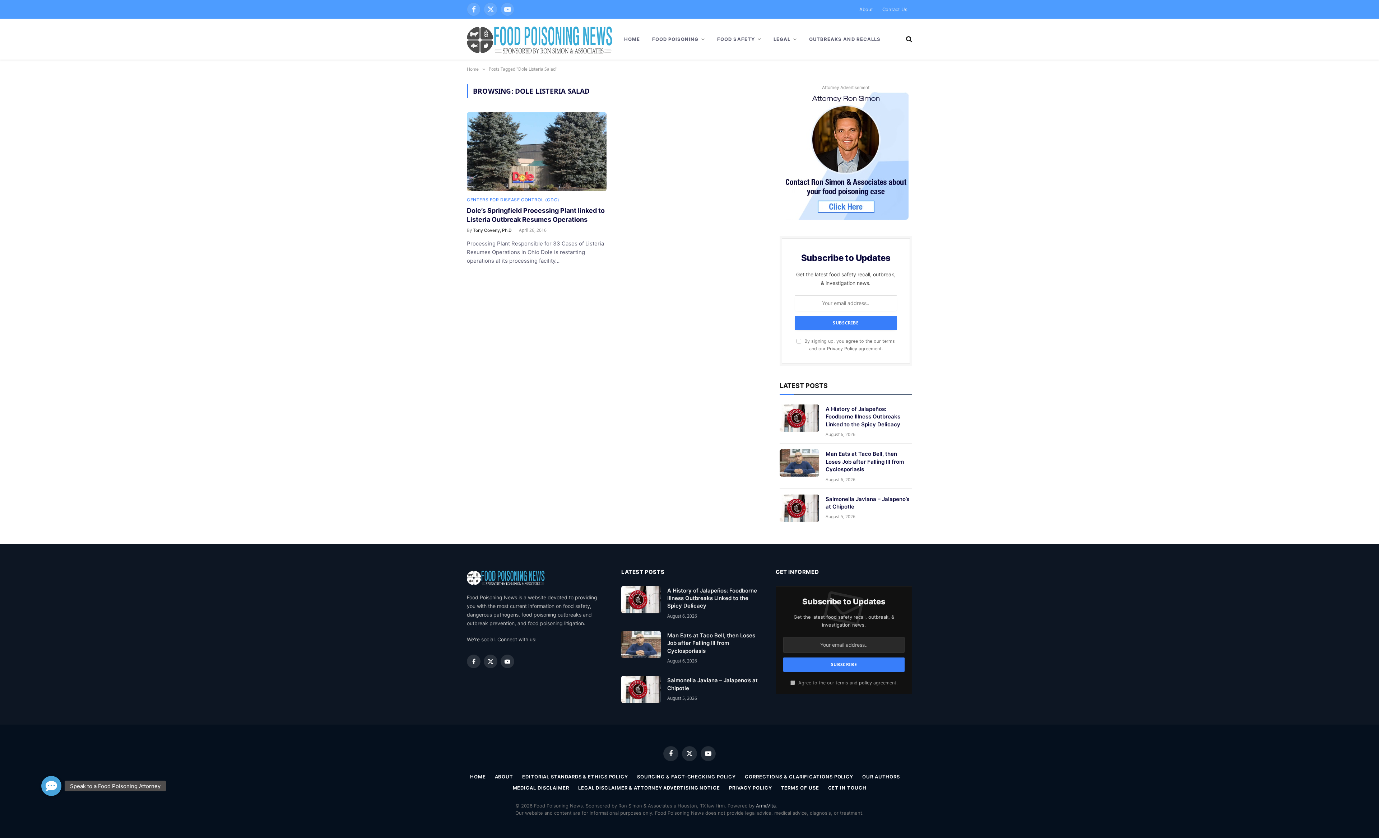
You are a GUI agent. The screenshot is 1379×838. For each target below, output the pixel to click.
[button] (51, 784)
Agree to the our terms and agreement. (847, 682)
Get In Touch (847, 788)
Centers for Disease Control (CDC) (513, 199)
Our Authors (881, 777)
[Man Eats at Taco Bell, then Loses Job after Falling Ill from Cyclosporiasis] (799, 463)
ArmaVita (766, 806)
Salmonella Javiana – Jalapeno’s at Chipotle (867, 503)
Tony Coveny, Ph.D (492, 230)
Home (632, 39)
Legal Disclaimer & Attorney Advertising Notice (649, 788)
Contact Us (894, 9)
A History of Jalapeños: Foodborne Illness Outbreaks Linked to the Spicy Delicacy (863, 417)
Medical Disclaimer (541, 788)
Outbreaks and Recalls (845, 39)
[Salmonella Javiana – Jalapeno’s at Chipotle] (799, 508)
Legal (782, 39)
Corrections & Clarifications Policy (799, 777)
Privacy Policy (842, 348)
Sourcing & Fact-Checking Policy (686, 777)
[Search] (908, 39)
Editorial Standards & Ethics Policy (575, 777)
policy (865, 682)
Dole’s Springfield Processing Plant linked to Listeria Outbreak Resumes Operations (536, 215)
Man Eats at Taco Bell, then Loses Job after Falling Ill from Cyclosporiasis (865, 461)
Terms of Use (800, 788)
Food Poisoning (675, 39)
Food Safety (735, 39)
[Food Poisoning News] (540, 39)
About (866, 9)
